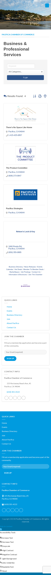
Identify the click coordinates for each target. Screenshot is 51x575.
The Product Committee (16, 168)
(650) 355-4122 (13, 392)
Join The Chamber (35, 274)
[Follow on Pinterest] (15, 398)
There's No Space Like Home (19, 127)
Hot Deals (18, 269)
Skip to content (6, 526)
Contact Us (20, 2)
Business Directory (16, 267)
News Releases (30, 267)
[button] (5, 96)
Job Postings (25, 272)
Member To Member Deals (33, 269)
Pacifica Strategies (14, 208)
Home (9, 307)
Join (8, 319)
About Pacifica (13, 323)
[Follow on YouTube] (24, 398)
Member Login (30, 2)
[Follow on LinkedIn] (19, 398)
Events (9, 311)
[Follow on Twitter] (11, 398)
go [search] (26, 77)
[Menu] (47, 5)
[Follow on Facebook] (6, 398)
